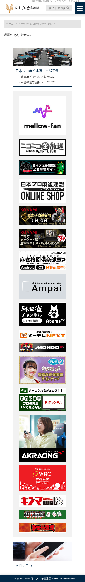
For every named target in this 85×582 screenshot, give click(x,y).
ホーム (10, 23)
